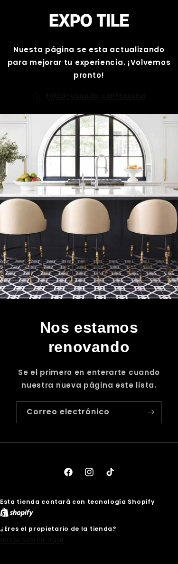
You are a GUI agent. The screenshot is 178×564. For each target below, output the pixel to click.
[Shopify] (16, 512)
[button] (89, 96)
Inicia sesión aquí (32, 539)
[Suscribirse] (150, 412)
